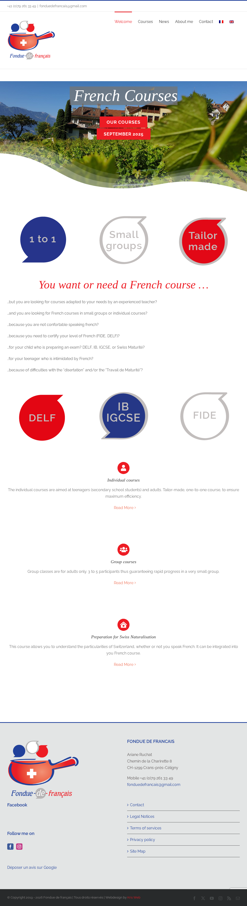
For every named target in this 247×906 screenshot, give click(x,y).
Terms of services (145, 828)
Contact (137, 805)
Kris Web (133, 897)
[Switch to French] (221, 21)
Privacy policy (142, 839)
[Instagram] (19, 846)
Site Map (137, 851)
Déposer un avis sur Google (32, 867)
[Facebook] (10, 846)
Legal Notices (142, 816)
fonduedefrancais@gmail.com (63, 6)
